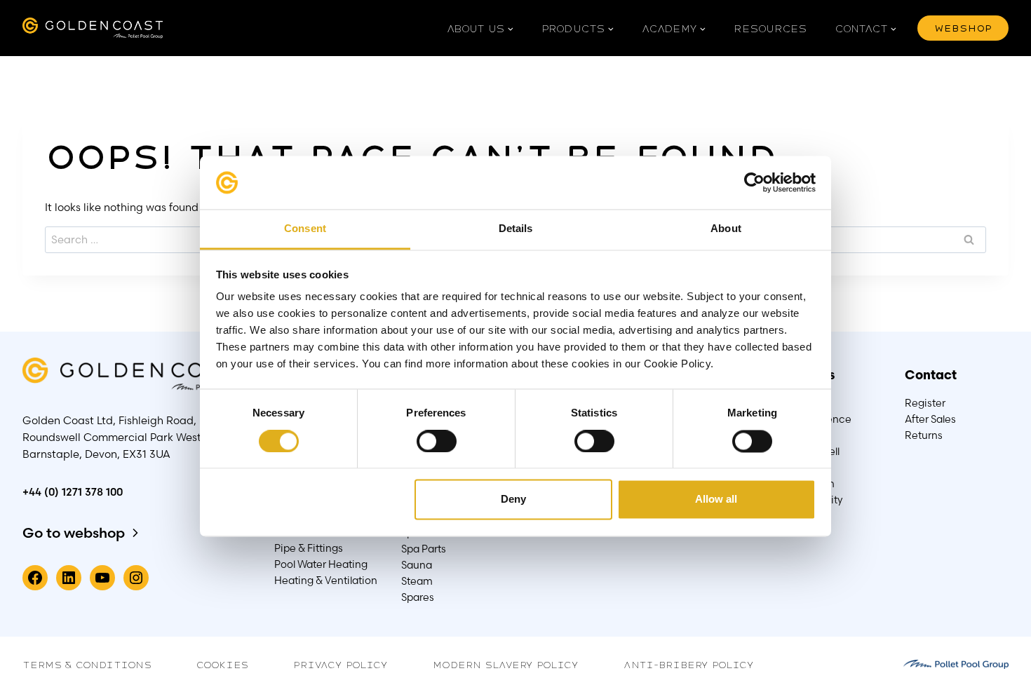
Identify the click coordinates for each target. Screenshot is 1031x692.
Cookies (222, 664)
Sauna (416, 565)
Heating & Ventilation (325, 580)
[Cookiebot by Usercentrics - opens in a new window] (754, 182)
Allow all (716, 500)
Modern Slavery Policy (506, 664)
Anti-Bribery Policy (689, 664)
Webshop (963, 27)
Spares (417, 597)
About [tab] (725, 229)
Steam (417, 581)
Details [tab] (516, 229)
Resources (770, 28)
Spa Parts (423, 549)
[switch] (436, 441)
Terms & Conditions (86, 664)
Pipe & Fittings (308, 548)
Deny (513, 500)
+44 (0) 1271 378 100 (72, 491)
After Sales (930, 419)
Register (925, 403)
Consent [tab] (305, 229)
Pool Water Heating (321, 564)
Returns (924, 435)
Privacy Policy (340, 664)
